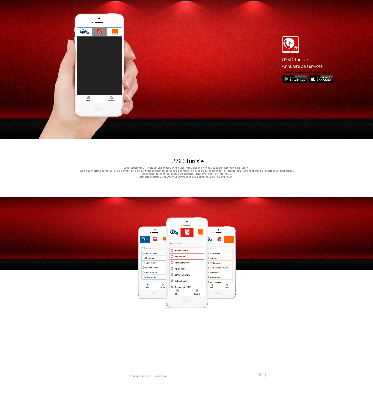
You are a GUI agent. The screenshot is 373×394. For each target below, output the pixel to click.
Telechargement (140, 376)
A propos (160, 376)
